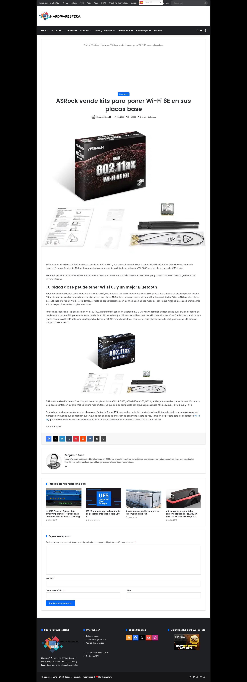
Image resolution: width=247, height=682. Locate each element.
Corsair (134, 3)
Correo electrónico (55, 590)
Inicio (87, 45)
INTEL (65, 3)
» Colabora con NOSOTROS (95, 652)
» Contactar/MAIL (91, 656)
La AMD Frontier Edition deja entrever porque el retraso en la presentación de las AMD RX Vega (63, 514)
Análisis (71, 30)
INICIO (44, 30)
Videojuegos (142, 30)
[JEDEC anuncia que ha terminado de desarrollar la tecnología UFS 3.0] (103, 498)
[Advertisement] (123, 69)
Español (147, 2)
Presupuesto (124, 30)
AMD (82, 3)
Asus (96, 3)
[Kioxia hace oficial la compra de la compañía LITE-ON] (143, 498)
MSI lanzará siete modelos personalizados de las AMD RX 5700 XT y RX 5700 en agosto (181, 514)
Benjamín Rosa (102, 117)
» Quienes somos (91, 636)
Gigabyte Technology (118, 3)
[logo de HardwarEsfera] (60, 16)
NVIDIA (74, 3)
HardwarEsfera (105, 677)
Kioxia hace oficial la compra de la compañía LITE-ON (142, 512)
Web (129, 590)
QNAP (103, 3)
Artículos (84, 30)
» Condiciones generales (94, 639)
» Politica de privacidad (93, 643)
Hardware (105, 45)
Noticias (95, 45)
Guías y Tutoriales (103, 30)
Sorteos (158, 30)
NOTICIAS (56, 30)
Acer (89, 3)
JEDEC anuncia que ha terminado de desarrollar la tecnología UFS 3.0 (103, 514)
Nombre (50, 578)
